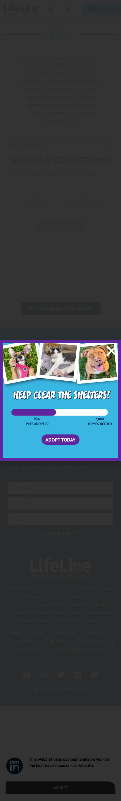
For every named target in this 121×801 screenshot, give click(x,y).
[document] (60, 400)
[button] (112, 351)
